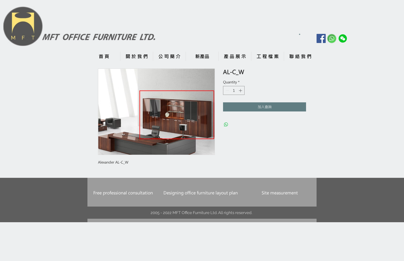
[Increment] (241, 90)
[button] (299, 34)
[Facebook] (321, 38)
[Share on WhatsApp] (226, 124)
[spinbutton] (234, 90)
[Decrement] (227, 90)
